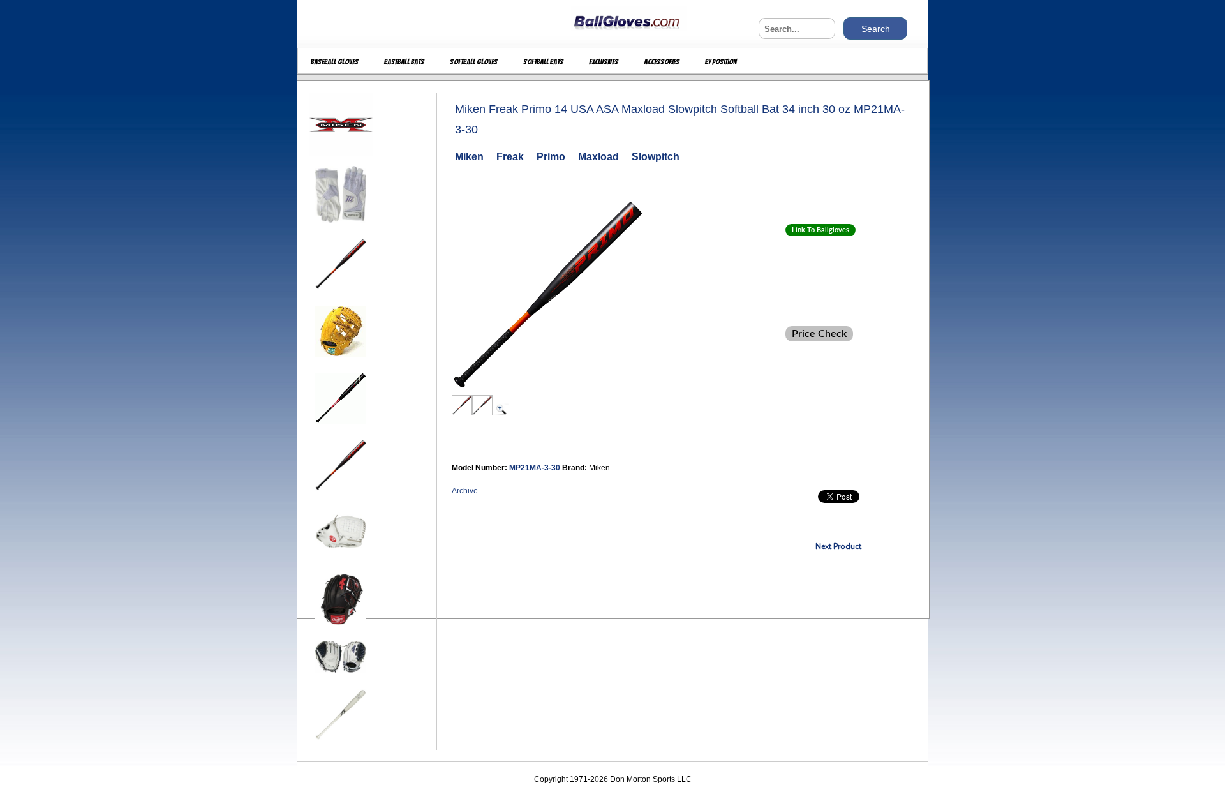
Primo (551, 156)
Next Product (838, 546)
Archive (465, 490)
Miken (469, 156)
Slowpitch (655, 156)
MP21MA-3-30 (535, 467)
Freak (510, 156)
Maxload (598, 156)
